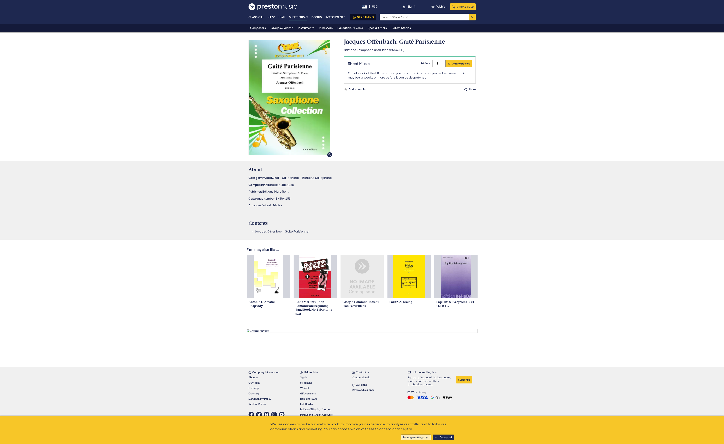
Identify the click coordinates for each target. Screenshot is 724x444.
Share (472, 89)
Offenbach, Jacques (279, 185)
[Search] (472, 17)
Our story (254, 393)
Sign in (412, 7)
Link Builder (306, 404)
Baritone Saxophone (317, 178)
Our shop (254, 388)
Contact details (361, 377)
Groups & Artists (282, 28)
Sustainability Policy (260, 398)
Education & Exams (350, 28)
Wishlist (441, 7)
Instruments (306, 28)
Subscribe (464, 379)
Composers (258, 28)
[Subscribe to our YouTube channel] (282, 414)
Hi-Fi (282, 17)
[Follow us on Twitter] (260, 414)
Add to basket (461, 63)
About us (254, 377)
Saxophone (290, 178)
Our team (254, 382)
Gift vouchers (308, 393)
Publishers (326, 28)
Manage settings (413, 437)
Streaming (365, 17)
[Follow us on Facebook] (252, 414)
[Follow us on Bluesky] (267, 414)
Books (317, 17)
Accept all (446, 437)
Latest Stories (401, 28)
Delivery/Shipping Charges (315, 409)
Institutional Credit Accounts (316, 414)
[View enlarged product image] (289, 97)
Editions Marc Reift (275, 192)
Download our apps (363, 390)
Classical (256, 17)
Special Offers (377, 28)
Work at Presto (257, 404)
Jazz (271, 17)
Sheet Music (298, 17)
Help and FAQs (308, 398)
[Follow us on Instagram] (275, 414)
